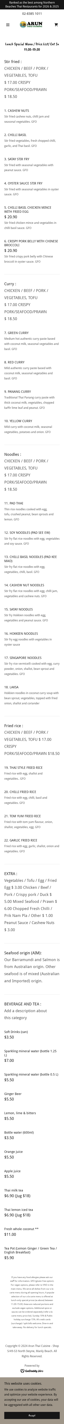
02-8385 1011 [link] (32, 13)
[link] (32, 24)
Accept (32, 1415)
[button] (8, 24)
